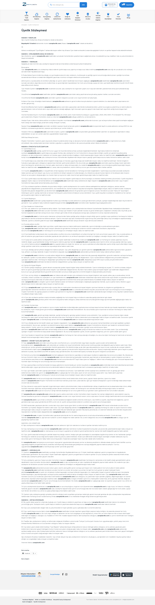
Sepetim (128, 5)
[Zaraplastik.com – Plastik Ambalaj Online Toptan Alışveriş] (29, 6)
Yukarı (149, 601)
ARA (83, 5)
